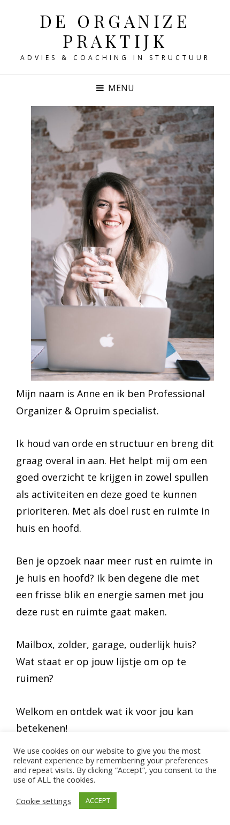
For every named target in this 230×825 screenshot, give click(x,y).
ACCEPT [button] (98, 800)
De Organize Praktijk (115, 30)
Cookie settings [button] (43, 801)
